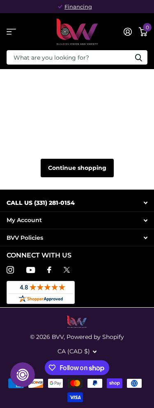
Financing (78, 6)
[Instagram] (10, 270)
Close (77, 203)
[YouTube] (30, 270)
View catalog (11, 31)
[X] (67, 270)
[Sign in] (127, 32)
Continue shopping (77, 168)
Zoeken (138, 57)
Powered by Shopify (95, 337)
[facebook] (49, 270)
